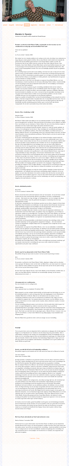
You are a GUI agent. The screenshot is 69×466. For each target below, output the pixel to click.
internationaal (59, 25)
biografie (11, 25)
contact (49, 25)
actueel (5, 25)
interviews (42, 25)
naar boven (32, 438)
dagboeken (34, 25)
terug (38, 438)
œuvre (27, 25)
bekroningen (19, 25)
